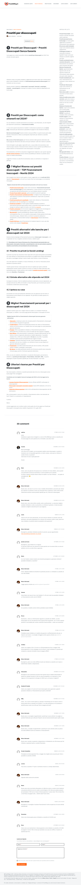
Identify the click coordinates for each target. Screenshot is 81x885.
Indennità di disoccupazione (16, 389)
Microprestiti (13, 212)
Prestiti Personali (17, 29)
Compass (12, 340)
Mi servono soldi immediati (66, 46)
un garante (38, 207)
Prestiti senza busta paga (17, 187)
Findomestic (13, 345)
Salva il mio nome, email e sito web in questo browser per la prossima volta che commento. (36, 860)
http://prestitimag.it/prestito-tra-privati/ (31, 533)
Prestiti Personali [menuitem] (39, 3)
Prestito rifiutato (63, 157)
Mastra (31, 41)
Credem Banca (14, 324)
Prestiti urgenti (63, 116)
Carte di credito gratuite (65, 134)
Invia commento (21, 864)
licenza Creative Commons (59, 882)
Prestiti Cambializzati (65, 77)
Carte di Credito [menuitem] (64, 3)
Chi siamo (69, 878)
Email (43, 844)
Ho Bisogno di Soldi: (64, 51)
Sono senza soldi (63, 92)
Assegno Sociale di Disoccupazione (18, 382)
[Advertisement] (40, 17)
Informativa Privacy (11, 879)
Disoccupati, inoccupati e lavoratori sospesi (21, 385)
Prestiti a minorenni (15, 209)
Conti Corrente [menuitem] (73, 3)
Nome (19, 844)
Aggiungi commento (22, 849)
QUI (31, 876)
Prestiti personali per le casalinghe (19, 200)
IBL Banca (12, 349)
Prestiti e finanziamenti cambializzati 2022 (21, 194)
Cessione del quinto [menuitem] (28, 3)
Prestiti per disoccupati (65, 84)
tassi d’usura (34, 217)
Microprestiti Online (64, 152)
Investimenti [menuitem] (56, 3)
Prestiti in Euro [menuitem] (48, 3)
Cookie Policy (19, 879)
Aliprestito (13, 321)
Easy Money (13, 333)
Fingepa (12, 329)
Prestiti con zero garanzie (29, 879)
